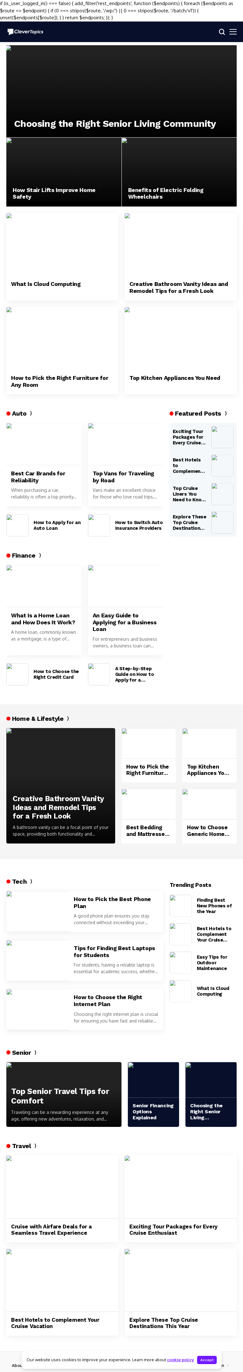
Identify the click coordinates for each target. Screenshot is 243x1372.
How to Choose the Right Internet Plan (108, 1000)
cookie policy (180, 1359)
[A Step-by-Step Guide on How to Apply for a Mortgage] (99, 674)
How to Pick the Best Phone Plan (112, 902)
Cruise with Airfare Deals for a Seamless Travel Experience (51, 1229)
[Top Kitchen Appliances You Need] (181, 338)
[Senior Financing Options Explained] (153, 1080)
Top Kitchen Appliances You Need (174, 377)
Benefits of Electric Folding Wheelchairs (165, 193)
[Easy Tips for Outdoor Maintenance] (181, 963)
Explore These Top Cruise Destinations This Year (189, 522)
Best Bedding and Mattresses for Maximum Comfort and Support (147, 830)
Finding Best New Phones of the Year (214, 905)
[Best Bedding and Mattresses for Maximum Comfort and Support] (149, 804)
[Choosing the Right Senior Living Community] (121, 91)
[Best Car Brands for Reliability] (44, 444)
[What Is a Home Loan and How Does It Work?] (44, 586)
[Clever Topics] (25, 31)
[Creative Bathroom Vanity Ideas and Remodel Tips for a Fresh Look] (181, 244)
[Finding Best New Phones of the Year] (181, 906)
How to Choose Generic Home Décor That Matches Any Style (207, 830)
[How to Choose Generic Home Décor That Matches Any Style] (209, 804)
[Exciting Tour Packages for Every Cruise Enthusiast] (222, 437)
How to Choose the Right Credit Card (56, 674)
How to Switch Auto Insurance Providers (139, 525)
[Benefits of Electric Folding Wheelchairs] (179, 172)
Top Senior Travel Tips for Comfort (60, 1096)
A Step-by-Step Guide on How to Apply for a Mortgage (134, 674)
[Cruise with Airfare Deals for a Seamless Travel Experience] (62, 1186)
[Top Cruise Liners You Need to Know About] (222, 494)
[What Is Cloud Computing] (62, 244)
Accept (207, 1360)
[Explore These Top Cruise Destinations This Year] (222, 522)
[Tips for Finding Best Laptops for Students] (37, 960)
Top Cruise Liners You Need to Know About (189, 494)
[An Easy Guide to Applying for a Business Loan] (125, 586)
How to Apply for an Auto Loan (57, 525)
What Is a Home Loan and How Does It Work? (43, 619)
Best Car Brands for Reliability (38, 477)
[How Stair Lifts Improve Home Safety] (64, 172)
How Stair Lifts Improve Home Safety (54, 193)
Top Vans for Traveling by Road (123, 477)
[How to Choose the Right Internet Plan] (37, 1009)
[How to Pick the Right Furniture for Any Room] (62, 338)
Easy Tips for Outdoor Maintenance (212, 962)
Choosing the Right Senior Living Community (115, 123)
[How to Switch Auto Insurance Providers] (99, 525)
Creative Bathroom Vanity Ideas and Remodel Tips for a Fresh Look (178, 287)
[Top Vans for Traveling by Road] (125, 444)
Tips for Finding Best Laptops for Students (114, 951)
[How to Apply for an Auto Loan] (17, 525)
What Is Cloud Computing (46, 284)
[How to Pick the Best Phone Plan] (37, 911)
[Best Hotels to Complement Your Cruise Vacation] (222, 465)
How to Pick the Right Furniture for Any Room (59, 381)
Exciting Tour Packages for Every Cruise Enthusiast (188, 437)
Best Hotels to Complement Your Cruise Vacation (188, 465)
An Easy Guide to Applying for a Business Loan (125, 622)
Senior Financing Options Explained (153, 1112)
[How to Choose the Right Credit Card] (17, 674)
